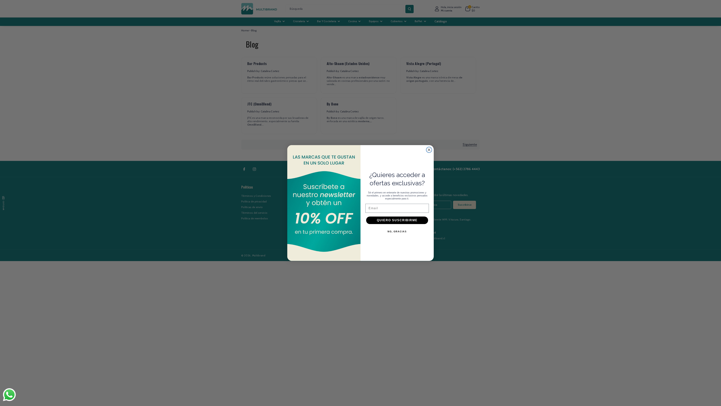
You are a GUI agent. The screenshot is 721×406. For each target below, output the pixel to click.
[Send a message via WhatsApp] (9, 394)
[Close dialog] (429, 150)
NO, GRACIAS (397, 231)
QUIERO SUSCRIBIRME (397, 220)
